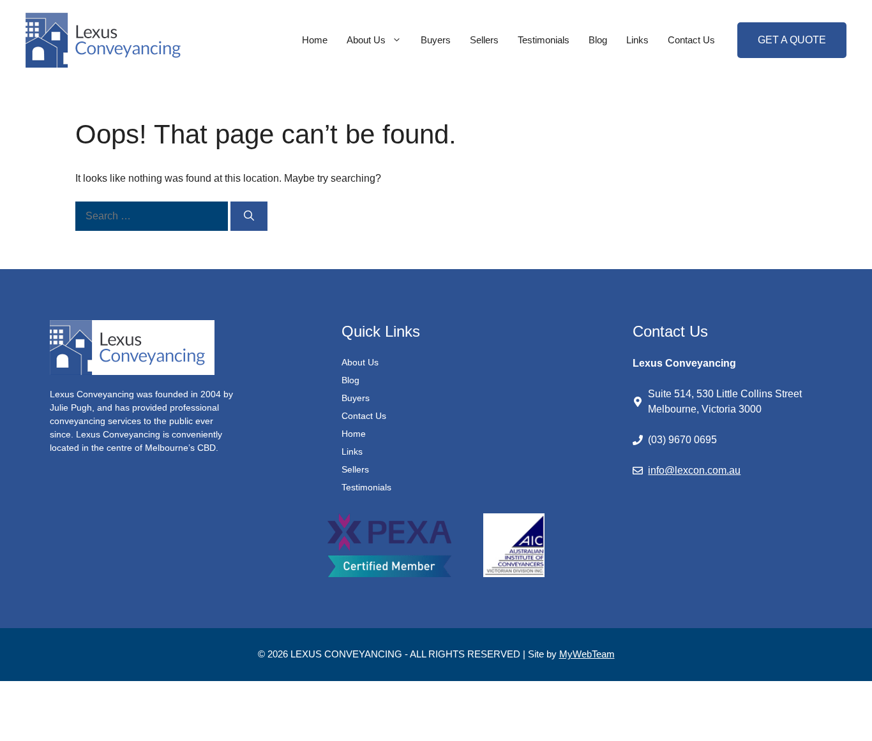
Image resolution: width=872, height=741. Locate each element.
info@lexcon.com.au (694, 470)
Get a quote (792, 39)
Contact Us (691, 39)
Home (314, 39)
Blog (598, 39)
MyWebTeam (587, 654)
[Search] (248, 216)
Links (637, 39)
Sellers (484, 39)
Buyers (436, 39)
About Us (366, 39)
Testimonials (543, 39)
